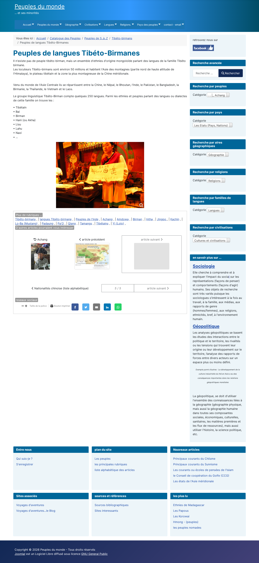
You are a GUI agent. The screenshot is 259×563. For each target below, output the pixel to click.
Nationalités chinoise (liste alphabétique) (61, 288)
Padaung (47, 223)
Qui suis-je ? (24, 458)
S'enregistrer (24, 464)
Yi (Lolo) (118, 223)
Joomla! (20, 554)
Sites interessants (106, 510)
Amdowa (123, 219)
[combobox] (206, 73)
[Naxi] (100, 175)
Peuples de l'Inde (87, 219)
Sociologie (204, 266)
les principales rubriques (111, 464)
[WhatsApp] (118, 307)
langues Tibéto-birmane (56, 219)
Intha (149, 219)
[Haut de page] (252, 556)
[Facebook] (75, 307)
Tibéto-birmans (25, 219)
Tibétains (102, 223)
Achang (108, 219)
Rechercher (232, 73)
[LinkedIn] (107, 307)
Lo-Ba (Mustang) (26, 223)
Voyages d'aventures (30, 505)
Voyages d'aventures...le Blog (35, 510)
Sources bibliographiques (111, 505)
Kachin (174, 219)
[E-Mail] (96, 307)
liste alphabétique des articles (115, 470)
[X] (85, 307)
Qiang (72, 223)
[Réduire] (22, 305)
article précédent (93, 239)
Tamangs (86, 223)
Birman (137, 219)
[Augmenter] (26, 305)
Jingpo (162, 219)
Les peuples (102, 458)
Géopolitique (206, 326)
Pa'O (61, 223)
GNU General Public (94, 554)
